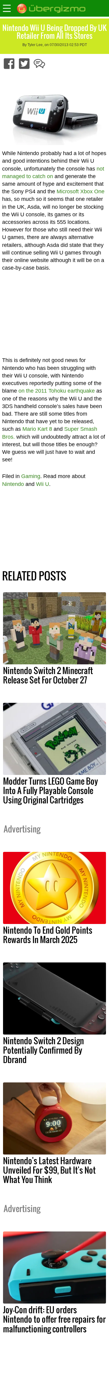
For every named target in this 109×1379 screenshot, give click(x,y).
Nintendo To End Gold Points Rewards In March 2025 (47, 934)
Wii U (42, 484)
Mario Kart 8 (37, 429)
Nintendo (13, 484)
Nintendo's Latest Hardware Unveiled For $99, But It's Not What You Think (49, 1170)
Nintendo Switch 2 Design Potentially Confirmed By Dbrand (43, 1050)
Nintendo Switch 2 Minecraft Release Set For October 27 (48, 675)
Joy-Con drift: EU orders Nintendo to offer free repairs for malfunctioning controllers (54, 1319)
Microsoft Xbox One (80, 191)
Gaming (30, 476)
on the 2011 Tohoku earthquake (56, 391)
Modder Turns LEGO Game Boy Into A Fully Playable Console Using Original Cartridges (50, 790)
